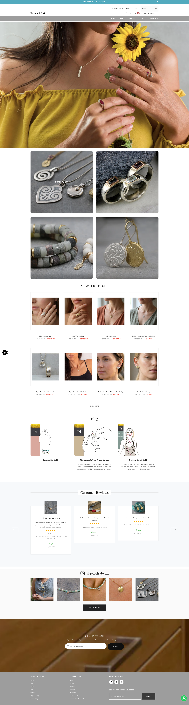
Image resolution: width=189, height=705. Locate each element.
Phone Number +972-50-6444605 (120, 9)
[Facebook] (111, 682)
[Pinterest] (121, 682)
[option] (51, 448)
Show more (94, 406)
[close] (158, 2)
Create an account (153, 13)
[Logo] (38, 13)
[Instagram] (116, 682)
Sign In (145, 13)
